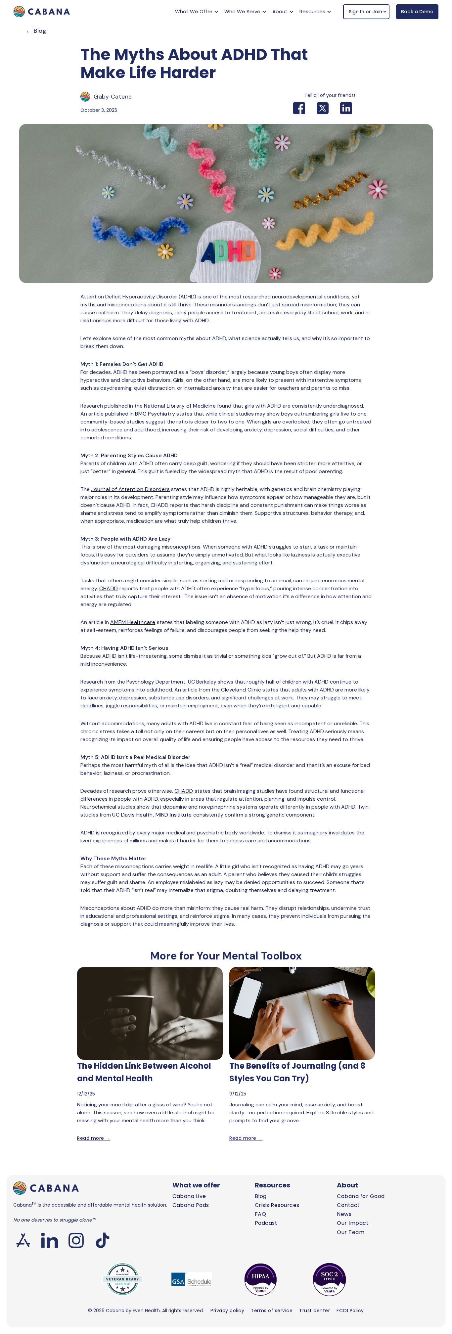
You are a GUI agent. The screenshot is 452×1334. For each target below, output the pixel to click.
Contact (348, 1205)
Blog (36, 31)
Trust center (314, 1310)
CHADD (108, 588)
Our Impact (353, 1223)
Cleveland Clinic (241, 689)
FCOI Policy (350, 1310)
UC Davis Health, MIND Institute (152, 814)
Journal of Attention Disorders (130, 489)
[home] (42, 11)
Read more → (94, 1138)
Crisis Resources (277, 1205)
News (344, 1214)
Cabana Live (189, 1196)
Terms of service (272, 1310)
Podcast (266, 1223)
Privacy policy (227, 1310)
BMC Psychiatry (155, 413)
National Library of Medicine (180, 405)
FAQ (260, 1214)
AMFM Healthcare (133, 622)
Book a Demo (417, 11)
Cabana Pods (190, 1205)
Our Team (350, 1232)
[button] (195, 11)
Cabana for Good (361, 1196)
